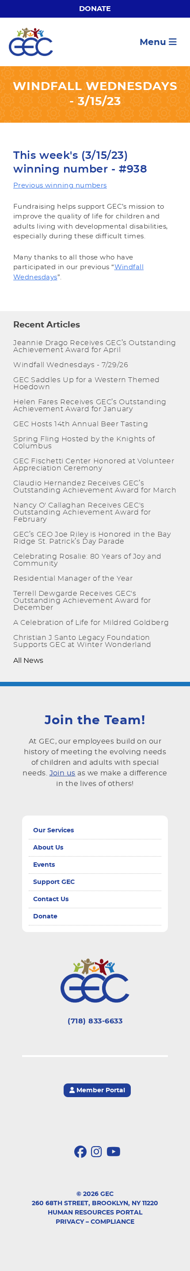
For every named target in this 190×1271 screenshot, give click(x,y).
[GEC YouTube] (113, 1152)
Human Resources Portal (95, 1213)
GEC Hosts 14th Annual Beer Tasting (80, 424)
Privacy (70, 1222)
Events (44, 865)
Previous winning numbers (60, 185)
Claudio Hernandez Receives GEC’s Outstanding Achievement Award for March (94, 487)
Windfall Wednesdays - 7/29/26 (70, 365)
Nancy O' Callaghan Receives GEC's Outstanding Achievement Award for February (82, 512)
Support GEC (54, 882)
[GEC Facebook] (80, 1152)
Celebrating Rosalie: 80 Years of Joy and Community (87, 560)
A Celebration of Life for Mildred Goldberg (91, 622)
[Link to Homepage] (31, 41)
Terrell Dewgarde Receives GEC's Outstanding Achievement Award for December (82, 600)
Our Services (53, 830)
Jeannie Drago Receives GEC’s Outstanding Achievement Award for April (94, 346)
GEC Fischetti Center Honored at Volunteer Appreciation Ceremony (94, 465)
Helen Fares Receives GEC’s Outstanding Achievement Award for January (90, 406)
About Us (48, 848)
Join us (62, 773)
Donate (95, 8)
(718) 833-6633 (95, 1021)
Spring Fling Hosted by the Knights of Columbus (84, 443)
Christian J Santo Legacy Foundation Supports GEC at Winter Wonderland (82, 641)
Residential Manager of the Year (73, 578)
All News (28, 660)
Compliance (112, 1222)
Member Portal (100, 1090)
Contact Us (50, 899)
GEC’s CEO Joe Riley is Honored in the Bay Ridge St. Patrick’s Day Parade (92, 538)
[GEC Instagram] (96, 1152)
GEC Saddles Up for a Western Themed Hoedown (86, 383)
